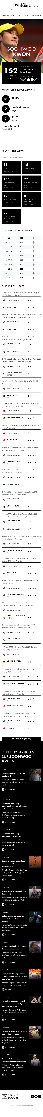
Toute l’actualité (8, 16)
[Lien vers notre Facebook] (32, 1096)
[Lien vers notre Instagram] (39, 1096)
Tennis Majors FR (21, 5)
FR (34, 6)
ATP (20, 16)
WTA (26, 16)
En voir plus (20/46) (21, 739)
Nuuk (31, 1105)
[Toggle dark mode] (30, 6)
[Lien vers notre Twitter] (36, 1096)
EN (37, 6)
